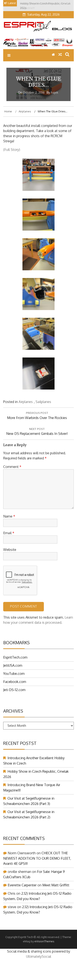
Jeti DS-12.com (14, 690)
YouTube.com (14, 673)
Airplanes (26, 402)
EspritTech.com (15, 657)
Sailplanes (43, 402)
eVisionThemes (44, 941)
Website (9, 549)
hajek (54, 92)
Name (9, 516)
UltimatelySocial (38, 956)
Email (8, 533)
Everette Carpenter (22, 885)
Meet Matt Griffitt (55, 885)
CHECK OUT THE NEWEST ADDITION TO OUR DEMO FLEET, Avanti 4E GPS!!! (37, 858)
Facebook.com (14, 682)
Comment (12, 467)
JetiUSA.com (12, 665)
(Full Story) (11, 149)
